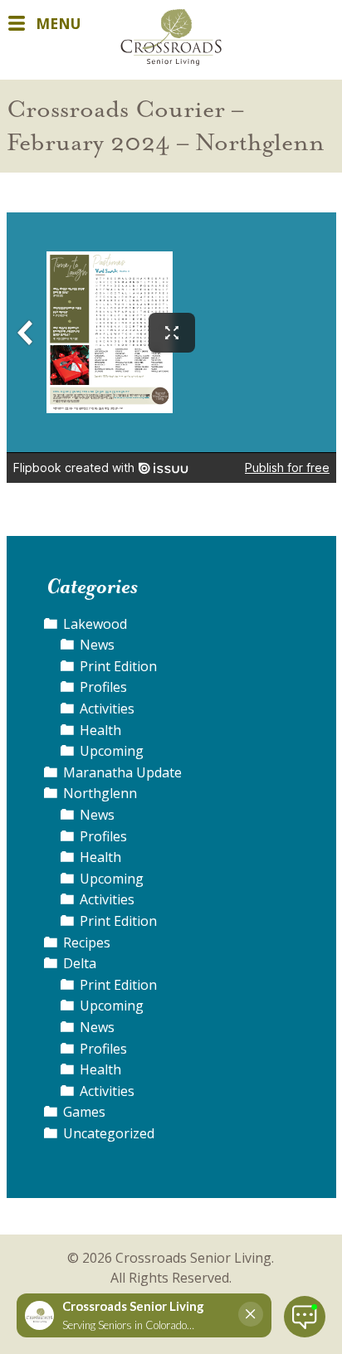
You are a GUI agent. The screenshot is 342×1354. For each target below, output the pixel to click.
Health (100, 730)
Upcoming (112, 751)
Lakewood (95, 624)
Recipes (86, 942)
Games (84, 1112)
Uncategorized (108, 1133)
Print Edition (118, 666)
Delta (79, 963)
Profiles (103, 687)
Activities (107, 708)
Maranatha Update (122, 772)
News (97, 645)
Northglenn (100, 793)
